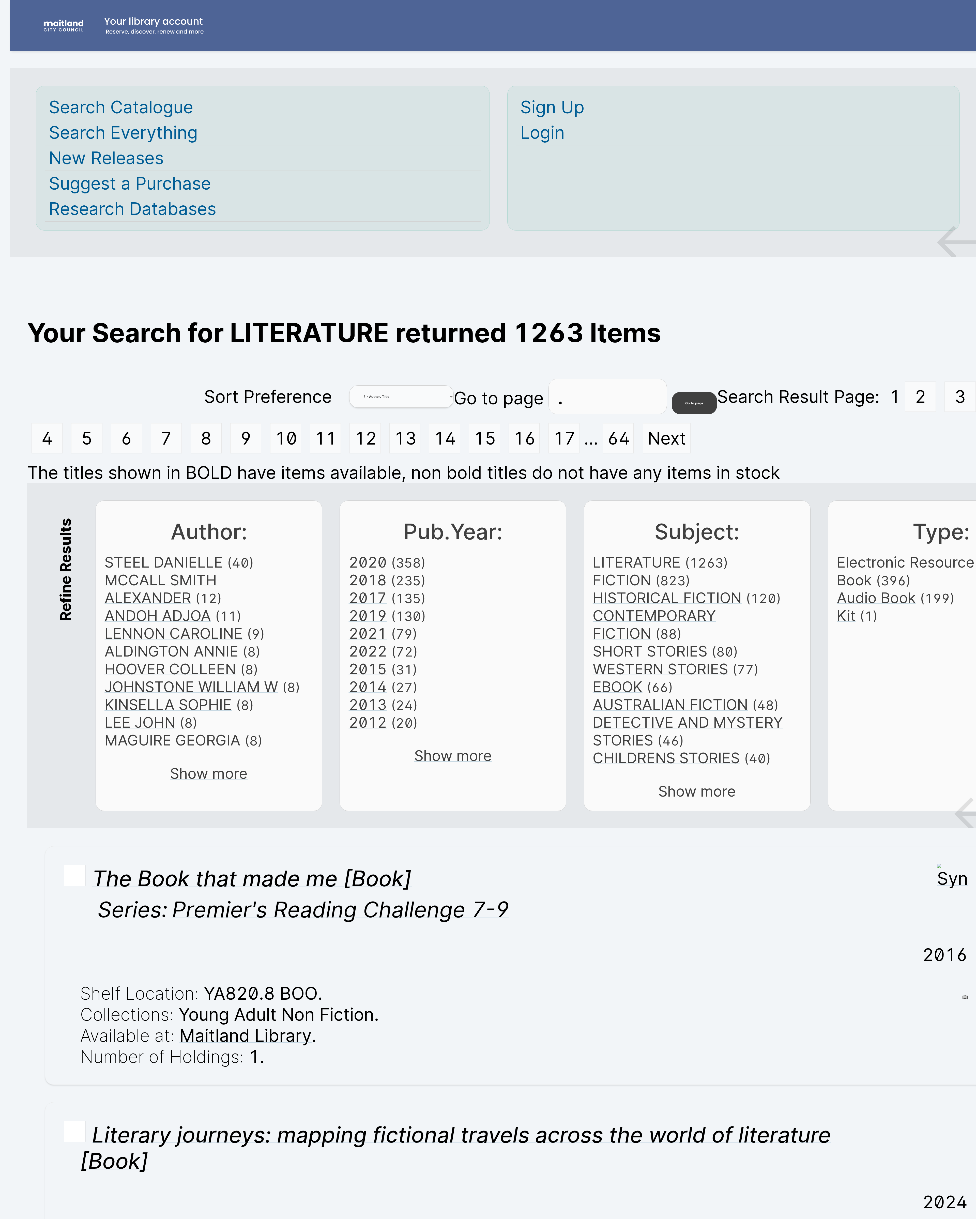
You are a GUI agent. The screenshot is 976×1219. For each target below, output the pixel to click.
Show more (209, 773)
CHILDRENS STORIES (666, 758)
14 (445, 438)
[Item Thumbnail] (952, 878)
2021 (368, 633)
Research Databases (132, 208)
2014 (368, 687)
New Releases (106, 158)
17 (564, 438)
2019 (368, 615)
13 (405, 438)
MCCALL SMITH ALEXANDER (160, 589)
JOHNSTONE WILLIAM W (191, 687)
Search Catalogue (121, 107)
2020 (368, 562)
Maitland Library (245, 1035)
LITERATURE (637, 562)
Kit (846, 615)
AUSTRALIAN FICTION (670, 704)
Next (667, 438)
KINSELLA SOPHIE (168, 704)
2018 (368, 580)
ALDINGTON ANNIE (171, 651)
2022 (368, 651)
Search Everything (123, 132)
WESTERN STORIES (660, 669)
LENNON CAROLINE (173, 633)
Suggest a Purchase (130, 183)
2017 (368, 598)
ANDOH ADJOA (157, 615)
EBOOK (618, 687)
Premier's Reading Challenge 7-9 (340, 909)
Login (542, 132)
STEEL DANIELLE (163, 562)
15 (485, 438)
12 (365, 438)
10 (286, 438)
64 (618, 438)
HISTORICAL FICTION (667, 598)
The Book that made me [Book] (252, 878)
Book (854, 580)
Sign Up (552, 107)
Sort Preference (268, 396)
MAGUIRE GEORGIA (172, 740)
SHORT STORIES (650, 651)
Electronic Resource (905, 562)
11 (325, 438)
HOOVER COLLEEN (170, 669)
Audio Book (876, 598)
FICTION (622, 580)
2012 (368, 722)
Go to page (501, 398)
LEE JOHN (139, 722)
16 (524, 438)
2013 (368, 704)
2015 (368, 669)
